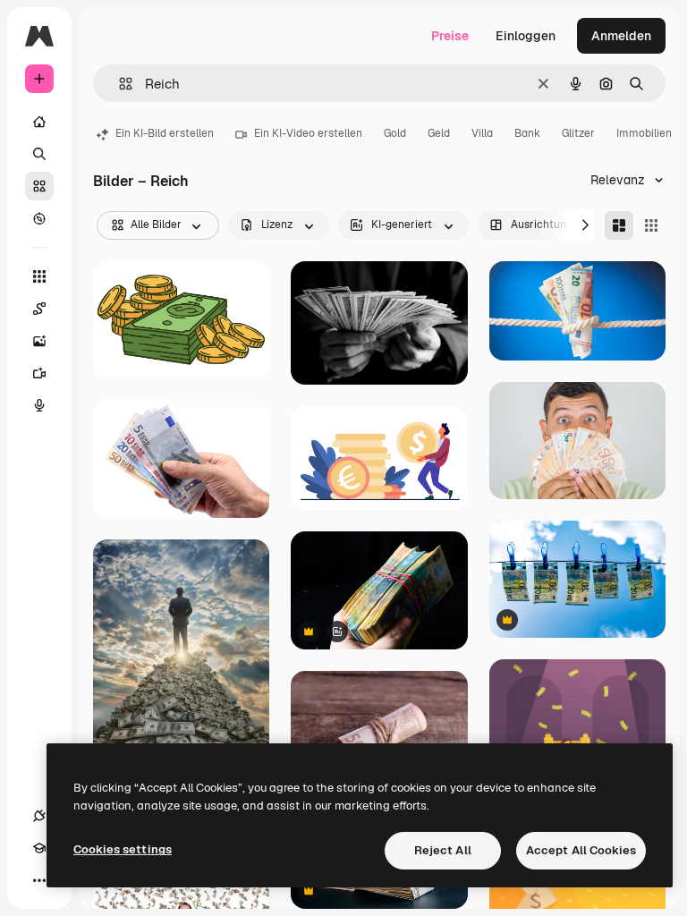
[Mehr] (39, 880)
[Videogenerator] (39, 373)
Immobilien (644, 133)
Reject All (442, 850)
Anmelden (621, 36)
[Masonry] (619, 225)
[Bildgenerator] (39, 341)
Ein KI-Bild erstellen (164, 133)
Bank (527, 133)
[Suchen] (39, 154)
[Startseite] (39, 121)
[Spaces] (39, 308)
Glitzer (578, 133)
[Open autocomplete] (118, 83)
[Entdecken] (39, 218)
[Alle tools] (39, 276)
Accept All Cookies (581, 850)
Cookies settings (122, 849)
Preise (450, 36)
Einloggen (526, 36)
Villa (482, 133)
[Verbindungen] (39, 816)
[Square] (651, 225)
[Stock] (39, 186)
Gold (395, 133)
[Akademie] (39, 848)
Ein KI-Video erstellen (308, 133)
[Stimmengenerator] (39, 405)
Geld (439, 133)
